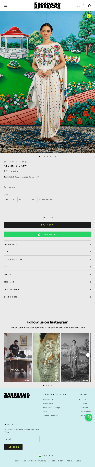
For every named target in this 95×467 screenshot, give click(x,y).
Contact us (83, 403)
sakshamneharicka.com (16, 162)
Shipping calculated (22, 177)
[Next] (88, 355)
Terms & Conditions (50, 416)
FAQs (45, 412)
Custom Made (84, 416)
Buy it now (47, 225)
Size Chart (11, 187)
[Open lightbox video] (18, 357)
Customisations (85, 412)
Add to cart (47, 217)
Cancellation (83, 407)
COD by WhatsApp (49, 234)
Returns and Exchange (51, 407)
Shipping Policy (48, 399)
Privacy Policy (48, 403)
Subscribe (13, 447)
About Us (82, 399)
